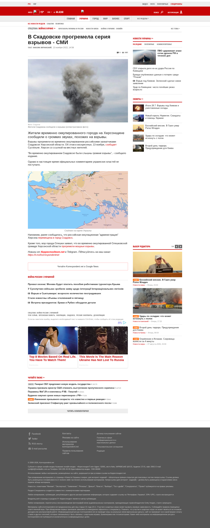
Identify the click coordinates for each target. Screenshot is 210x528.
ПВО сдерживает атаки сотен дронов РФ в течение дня (169, 53)
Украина (83, 18)
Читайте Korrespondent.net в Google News (78, 266)
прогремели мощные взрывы (78, 246)
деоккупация (99, 315)
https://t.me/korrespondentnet (43, 254)
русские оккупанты (84, 315)
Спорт (127, 18)
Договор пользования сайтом (109, 434)
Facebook (36, 434)
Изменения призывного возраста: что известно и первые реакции (70, 399)
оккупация (60, 315)
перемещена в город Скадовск (55, 237)
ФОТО (152, 4)
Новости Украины (142, 38)
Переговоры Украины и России (71, 28)
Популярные (149, 44)
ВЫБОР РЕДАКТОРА (141, 246)
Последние (137, 44)
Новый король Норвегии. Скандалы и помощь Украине (162, 116)
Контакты (66, 433)
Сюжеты (137, 99)
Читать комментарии (78, 410)
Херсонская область (47, 315)
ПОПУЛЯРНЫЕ (162, 4)
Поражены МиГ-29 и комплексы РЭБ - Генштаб (56, 391)
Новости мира (139, 285)
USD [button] (49, 12)
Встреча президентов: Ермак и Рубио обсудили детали (63, 302)
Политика (59, 23)
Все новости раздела (36, 23)
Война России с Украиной (47, 312)
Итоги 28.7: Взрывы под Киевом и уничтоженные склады (162, 106)
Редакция (101, 451)
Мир (105, 18)
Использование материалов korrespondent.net (70, 444)
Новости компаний (140, 321)
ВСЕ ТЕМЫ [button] (174, 28)
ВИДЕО (145, 4)
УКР (34, 4)
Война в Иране (80, 28)
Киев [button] (30, 12)
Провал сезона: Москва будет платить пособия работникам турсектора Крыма (74, 284)
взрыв (34, 315)
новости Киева (92, 28)
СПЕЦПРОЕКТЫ (176, 4)
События (50, 23)
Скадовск (71, 315)
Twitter (35, 439)
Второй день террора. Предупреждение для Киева (159, 146)
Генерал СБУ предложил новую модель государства (63, 384)
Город (96, 18)
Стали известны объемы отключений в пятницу (56, 298)
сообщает (111, 144)
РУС (29, 4)
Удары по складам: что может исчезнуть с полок (160, 136)
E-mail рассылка (39, 449)
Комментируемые (164, 44)
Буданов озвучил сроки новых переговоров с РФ (57, 395)
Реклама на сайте (70, 438)
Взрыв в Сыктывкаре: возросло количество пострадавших (66, 293)
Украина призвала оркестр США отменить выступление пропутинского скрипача (74, 388)
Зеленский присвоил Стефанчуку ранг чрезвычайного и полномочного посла (72, 403)
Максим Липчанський (42, 47)
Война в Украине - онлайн (111, 28)
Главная (71, 18)
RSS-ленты (37, 444)
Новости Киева (139, 333)
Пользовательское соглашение (110, 447)
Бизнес (115, 18)
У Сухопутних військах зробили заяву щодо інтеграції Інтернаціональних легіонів (76, 288)
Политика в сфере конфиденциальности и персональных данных (106, 440)
